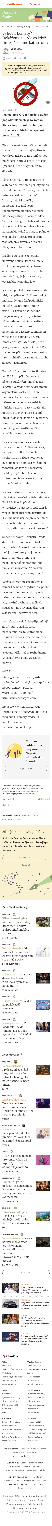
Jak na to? (26, 865)
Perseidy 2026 (18, 1452)
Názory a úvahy (12, 975)
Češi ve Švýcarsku (9, 1433)
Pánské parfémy (25, 1488)
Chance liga (7, 1394)
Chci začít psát (24, 858)
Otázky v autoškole (35, 1437)
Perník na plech (34, 1412)
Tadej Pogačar (33, 1377)
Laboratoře (7, 819)
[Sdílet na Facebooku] (4, 805)
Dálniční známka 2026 (37, 1426)
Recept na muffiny (35, 1397)
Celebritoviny (8, 1178)
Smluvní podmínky (38, 1496)
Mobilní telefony (35, 1477)
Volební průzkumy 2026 (12, 1369)
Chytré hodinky (36, 1484)
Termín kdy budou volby (12, 1377)
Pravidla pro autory (16, 1504)
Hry (4, 1156)
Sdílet (19, 58)
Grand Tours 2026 (34, 1384)
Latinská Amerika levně (12, 1437)
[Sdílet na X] (8, 805)
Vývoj (17, 819)
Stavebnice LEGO (11, 1481)
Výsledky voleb (8, 1373)
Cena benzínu (32, 1452)
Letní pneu (41, 1481)
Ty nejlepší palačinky (36, 1394)
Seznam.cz (35, 4)
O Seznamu (21, 1496)
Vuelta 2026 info (34, 1366)
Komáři (25, 815)
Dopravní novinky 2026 (37, 1429)
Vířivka (42, 1470)
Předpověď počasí (39, 1449)
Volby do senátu (9, 1380)
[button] (26, 91)
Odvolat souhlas (36, 1504)
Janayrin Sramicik (10, 1234)
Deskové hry (13, 1484)
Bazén (23, 1463)
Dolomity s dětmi (9, 1441)
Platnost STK (32, 1441)
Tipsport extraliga (9, 1401)
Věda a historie (11, 948)
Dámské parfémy (28, 1481)
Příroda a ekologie (13, 918)
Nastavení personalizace (25, 1508)
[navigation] (3, 4)
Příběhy (7, 1182)
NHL (4, 1412)
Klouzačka (36, 1466)
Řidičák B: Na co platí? (37, 1433)
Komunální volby (9, 1384)
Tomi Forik (7, 1062)
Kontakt (23, 1500)
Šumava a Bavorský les (12, 1429)
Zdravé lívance (33, 1401)
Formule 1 (6, 1409)
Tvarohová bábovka (35, 1405)
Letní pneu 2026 (34, 1422)
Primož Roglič (33, 1380)
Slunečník (26, 1466)
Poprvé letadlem (9, 1426)
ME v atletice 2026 (10, 1405)
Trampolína (15, 1466)
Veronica (16, 49)
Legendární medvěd (11, 1125)
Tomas (5, 1152)
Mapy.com (25, 1449)
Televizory (24, 1484)
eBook (8, 58)
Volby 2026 (6, 1366)
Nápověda (12, 1500)
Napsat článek (26, 768)
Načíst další (26, 1272)
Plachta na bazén (35, 1463)
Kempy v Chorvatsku (11, 1422)
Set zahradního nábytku (15, 1470)
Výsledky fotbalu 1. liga (11, 1397)
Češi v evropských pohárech (25, 1456)
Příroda (35, 815)
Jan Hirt (30, 1373)
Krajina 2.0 (7, 1208)
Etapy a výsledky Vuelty (37, 1369)
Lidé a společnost (13, 1100)
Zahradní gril (32, 1470)
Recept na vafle (34, 1409)
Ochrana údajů (36, 1500)
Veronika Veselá (9, 1096)
